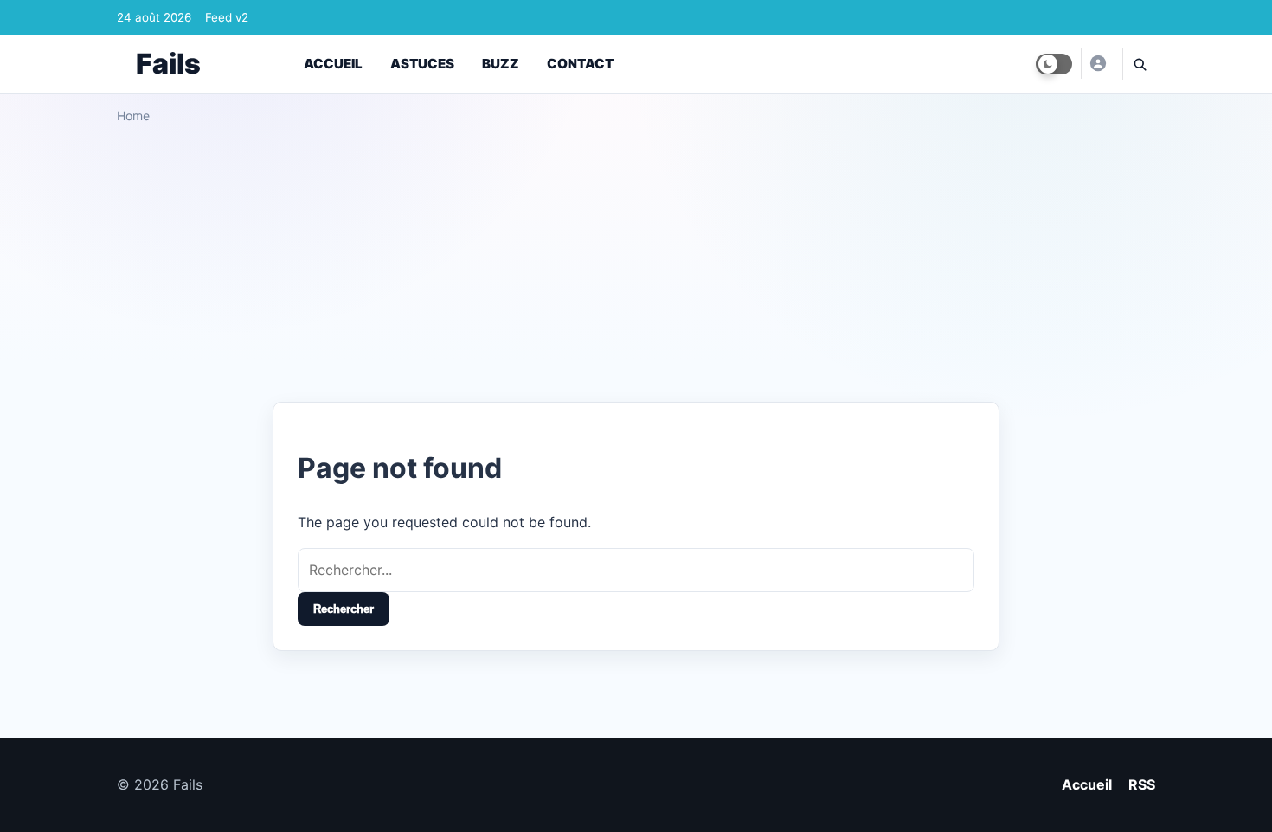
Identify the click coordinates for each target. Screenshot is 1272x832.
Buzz (500, 63)
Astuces (422, 63)
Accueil (333, 63)
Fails (168, 64)
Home (133, 115)
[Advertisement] (636, 256)
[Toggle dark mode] (1054, 64)
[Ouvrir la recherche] (1138, 64)
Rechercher (343, 609)
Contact (580, 63)
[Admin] (1097, 63)
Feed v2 (226, 17)
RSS (1141, 784)
